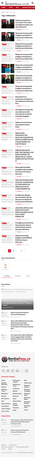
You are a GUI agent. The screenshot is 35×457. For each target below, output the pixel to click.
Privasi (3, 449)
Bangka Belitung (4, 383)
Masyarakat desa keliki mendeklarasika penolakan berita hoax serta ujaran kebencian (24, 170)
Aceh (11, 7)
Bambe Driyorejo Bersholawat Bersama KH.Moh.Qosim (19, 313)
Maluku (15, 391)
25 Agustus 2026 (8, 307)
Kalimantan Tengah (16, 381)
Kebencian (12, 12)
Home (3, 7)
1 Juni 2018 (26, 29)
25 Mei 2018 (26, 146)
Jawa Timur (5, 411)
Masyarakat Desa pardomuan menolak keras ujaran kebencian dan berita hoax (24, 100)
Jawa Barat (5, 406)
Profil (14, 410)
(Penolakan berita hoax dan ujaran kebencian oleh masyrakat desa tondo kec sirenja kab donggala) (24, 113)
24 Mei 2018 (26, 191)
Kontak (10, 449)
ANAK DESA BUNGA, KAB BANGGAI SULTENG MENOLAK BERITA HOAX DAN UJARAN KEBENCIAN (24, 212)
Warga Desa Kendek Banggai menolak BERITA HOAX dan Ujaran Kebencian (23, 239)
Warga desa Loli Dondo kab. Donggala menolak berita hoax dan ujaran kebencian (24, 67)
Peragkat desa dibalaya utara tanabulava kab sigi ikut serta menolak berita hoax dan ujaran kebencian (23, 198)
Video (4, 20)
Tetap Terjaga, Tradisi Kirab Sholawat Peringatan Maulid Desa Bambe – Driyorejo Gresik (17, 303)
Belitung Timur (4, 390)
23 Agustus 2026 (16, 317)
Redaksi (19, 29)
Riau (25, 380)
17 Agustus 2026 (16, 331)
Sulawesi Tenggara (27, 390)
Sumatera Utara (27, 406)
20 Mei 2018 (26, 219)
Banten (3, 387)
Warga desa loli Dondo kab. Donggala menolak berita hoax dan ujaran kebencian (24, 78)
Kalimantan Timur (16, 385)
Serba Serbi (28, 383)
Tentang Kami (13, 445)
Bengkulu (4, 393)
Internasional (5, 403)
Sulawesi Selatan (27, 386)
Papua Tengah (15, 404)
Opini (14, 398)
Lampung (16, 388)
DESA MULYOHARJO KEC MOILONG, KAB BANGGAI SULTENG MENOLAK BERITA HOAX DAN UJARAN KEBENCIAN (24, 184)
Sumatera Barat (27, 398)
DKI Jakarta (5, 398)
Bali (17, 7)
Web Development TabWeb (26, 452)
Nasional (16, 396)
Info (2, 401)
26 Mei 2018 (26, 129)
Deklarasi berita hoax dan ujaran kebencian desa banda (23, 124)
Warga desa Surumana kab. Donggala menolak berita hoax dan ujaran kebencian (24, 35)
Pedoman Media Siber (22, 447)
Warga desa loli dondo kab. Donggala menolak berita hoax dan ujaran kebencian (23, 88)
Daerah (3, 396)
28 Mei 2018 (26, 105)
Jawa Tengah (5, 408)
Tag (7, 12)
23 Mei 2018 (26, 204)
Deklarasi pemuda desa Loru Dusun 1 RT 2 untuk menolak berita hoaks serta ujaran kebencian (24, 23)
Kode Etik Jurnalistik (7, 447)
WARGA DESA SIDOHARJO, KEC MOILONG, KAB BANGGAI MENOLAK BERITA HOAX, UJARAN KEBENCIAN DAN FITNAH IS (24, 138)
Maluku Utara (17, 393)
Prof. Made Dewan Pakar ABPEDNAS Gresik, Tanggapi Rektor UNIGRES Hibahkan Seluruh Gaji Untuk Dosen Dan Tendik (22, 338)
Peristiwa (16, 407)
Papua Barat (17, 401)
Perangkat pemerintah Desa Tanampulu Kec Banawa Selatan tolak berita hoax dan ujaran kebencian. (24, 226)
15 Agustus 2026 (16, 343)
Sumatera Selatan (27, 402)
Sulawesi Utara (27, 394)
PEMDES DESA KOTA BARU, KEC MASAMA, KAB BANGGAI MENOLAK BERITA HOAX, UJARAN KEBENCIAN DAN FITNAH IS (24, 155)
